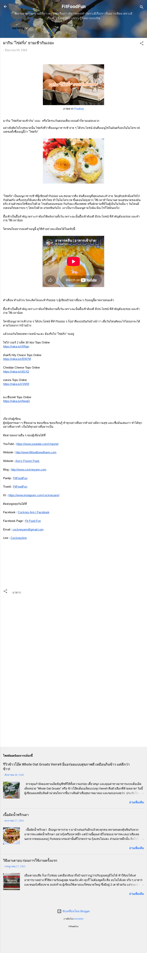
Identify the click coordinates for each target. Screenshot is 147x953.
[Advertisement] (73, 714)
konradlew (78, 919)
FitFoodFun (74, 6)
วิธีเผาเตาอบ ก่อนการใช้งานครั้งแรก (30, 860)
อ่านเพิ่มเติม (136, 802)
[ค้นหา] (141, 8)
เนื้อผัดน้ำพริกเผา (16, 815)
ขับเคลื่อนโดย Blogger (76, 911)
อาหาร (16, 592)
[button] (141, 44)
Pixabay (79, 108)
